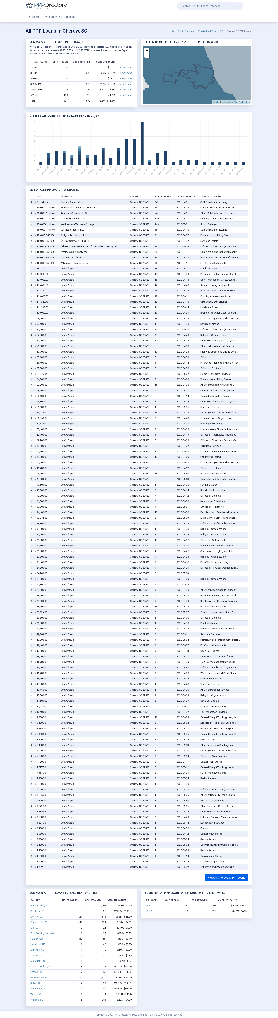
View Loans (126, 67)
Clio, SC (34, 927)
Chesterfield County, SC (210, 31)
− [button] (147, 55)
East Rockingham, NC (42, 933)
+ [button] (147, 50)
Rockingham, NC (39, 977)
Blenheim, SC (37, 911)
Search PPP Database (61, 16)
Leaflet (216, 101)
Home (36, 16)
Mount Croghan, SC (40, 966)
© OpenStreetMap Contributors (235, 101)
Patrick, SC (36, 972)
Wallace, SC (36, 999)
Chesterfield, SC (38, 922)
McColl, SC (36, 955)
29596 (149, 911)
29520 (149, 905)
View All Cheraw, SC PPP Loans (226, 877)
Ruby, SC (35, 983)
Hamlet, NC (36, 938)
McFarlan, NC (37, 961)
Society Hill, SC (38, 988)
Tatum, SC (35, 994)
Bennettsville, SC (39, 905)
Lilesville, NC (37, 949)
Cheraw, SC (36, 916)
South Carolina (186, 31)
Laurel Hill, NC (37, 944)
